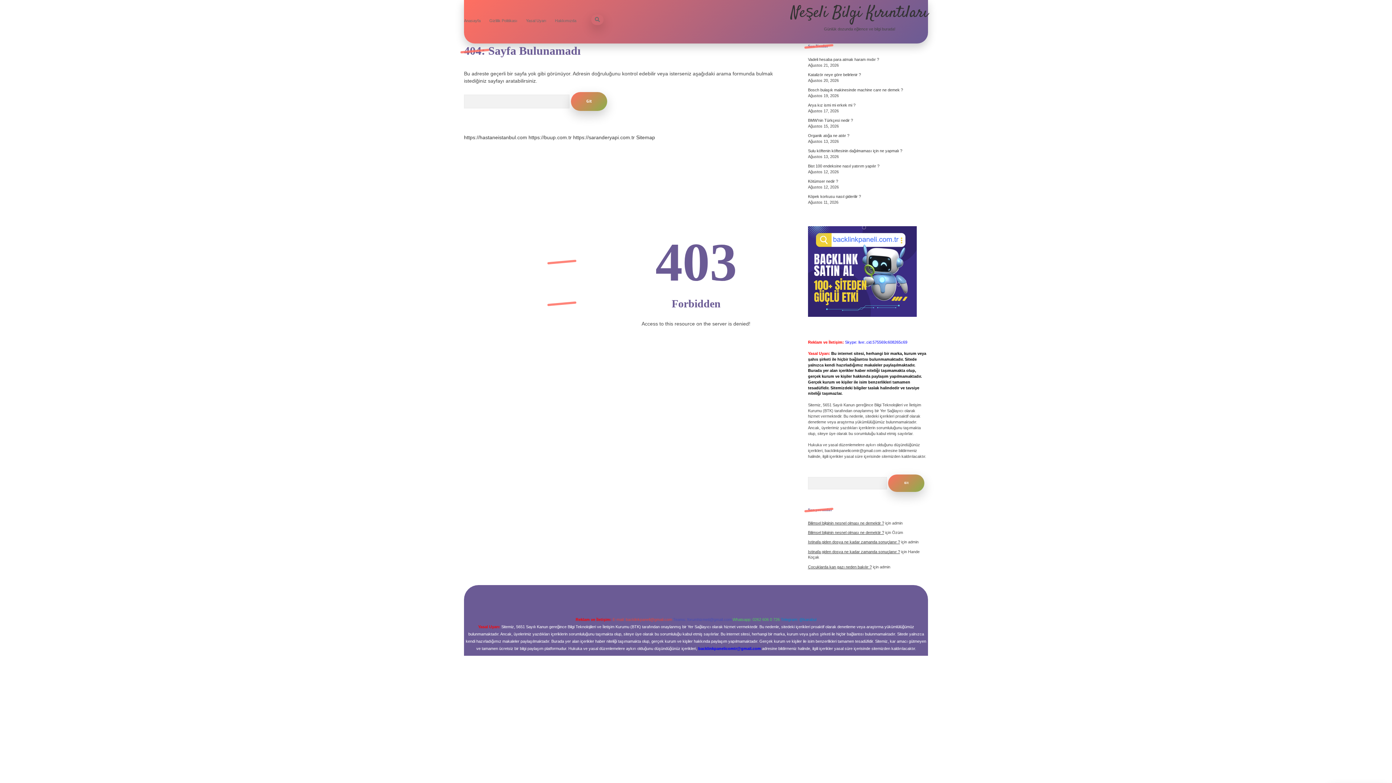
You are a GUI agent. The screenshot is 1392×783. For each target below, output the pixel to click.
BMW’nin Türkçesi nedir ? (830, 120)
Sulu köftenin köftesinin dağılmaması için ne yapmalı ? (855, 151)
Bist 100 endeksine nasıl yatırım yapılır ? (843, 166)
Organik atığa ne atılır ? (828, 135)
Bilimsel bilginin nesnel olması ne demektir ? (846, 523)
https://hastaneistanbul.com (495, 137)
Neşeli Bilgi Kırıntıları (859, 13)
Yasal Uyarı (536, 20)
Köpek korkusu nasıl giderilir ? (834, 196)
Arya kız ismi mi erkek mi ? (832, 105)
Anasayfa (472, 20)
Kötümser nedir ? (823, 181)
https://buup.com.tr (550, 137)
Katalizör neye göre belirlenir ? (834, 74)
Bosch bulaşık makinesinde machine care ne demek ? (855, 90)
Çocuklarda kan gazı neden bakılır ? (840, 567)
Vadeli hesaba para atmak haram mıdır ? (843, 59)
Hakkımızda (565, 20)
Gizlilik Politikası (503, 20)
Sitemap (645, 137)
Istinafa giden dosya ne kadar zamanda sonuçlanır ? (854, 542)
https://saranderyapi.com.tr (604, 137)
